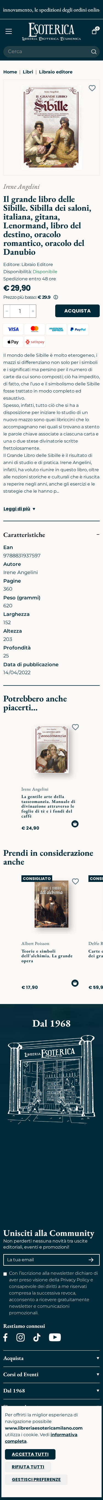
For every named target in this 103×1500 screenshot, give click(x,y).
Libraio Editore (37, 264)
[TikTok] (36, 1337)
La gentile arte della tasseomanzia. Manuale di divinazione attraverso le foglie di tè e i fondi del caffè (48, 806)
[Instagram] (20, 1337)
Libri (28, 72)
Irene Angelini (21, 186)
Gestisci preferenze (36, 1479)
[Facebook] (5, 1337)
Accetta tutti (30, 1454)
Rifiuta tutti (28, 1467)
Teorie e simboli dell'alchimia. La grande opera (47, 956)
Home (10, 72)
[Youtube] (55, 1337)
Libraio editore (56, 72)
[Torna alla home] (51, 31)
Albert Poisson (35, 943)
